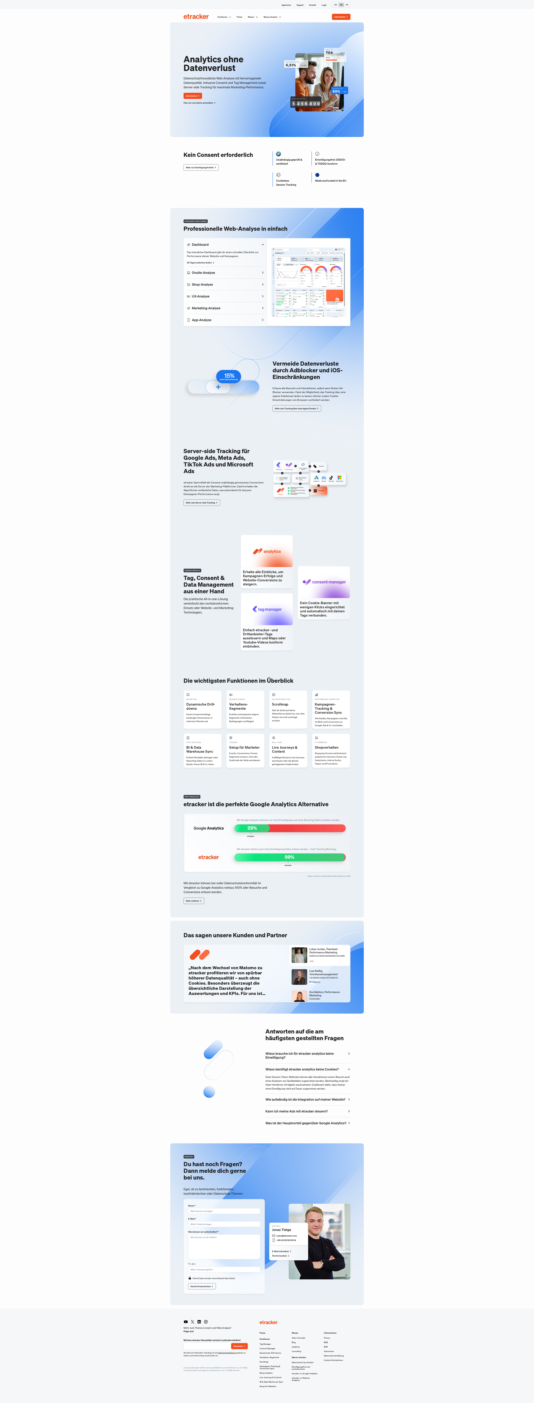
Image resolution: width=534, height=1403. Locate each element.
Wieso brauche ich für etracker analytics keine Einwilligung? (299, 1055)
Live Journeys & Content (271, 1377)
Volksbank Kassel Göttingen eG (323, 978)
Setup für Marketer (268, 1386)
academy (296, 1347)
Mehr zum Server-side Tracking (200, 502)
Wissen (251, 17)
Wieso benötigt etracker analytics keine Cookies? (302, 1069)
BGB (326, 1342)
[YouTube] (186, 1322)
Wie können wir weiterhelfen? (203, 1231)
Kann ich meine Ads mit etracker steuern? (296, 1111)
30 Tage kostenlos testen (199, 262)
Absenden (238, 1346)
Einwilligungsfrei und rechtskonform (301, 1368)
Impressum (329, 1351)
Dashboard (200, 244)
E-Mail (192, 1218)
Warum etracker (271, 17)
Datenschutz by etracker (303, 1362)
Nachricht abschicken (201, 1286)
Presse (327, 1338)
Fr (347, 5)
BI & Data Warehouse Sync (271, 1382)
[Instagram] (206, 1322)
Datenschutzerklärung (227, 1353)
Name (192, 1205)
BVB (326, 1347)
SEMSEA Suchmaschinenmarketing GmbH (327, 956)
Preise (239, 17)
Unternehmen (330, 1333)
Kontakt (312, 5)
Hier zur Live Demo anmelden (198, 102)
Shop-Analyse (202, 284)
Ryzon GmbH (314, 999)
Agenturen (286, 5)
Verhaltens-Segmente (269, 1357)
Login (324, 5)
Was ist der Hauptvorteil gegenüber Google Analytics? (305, 1123)
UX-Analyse (200, 296)
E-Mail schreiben (280, 1251)
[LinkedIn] (199, 1322)
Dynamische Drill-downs (270, 1353)
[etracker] (196, 17)
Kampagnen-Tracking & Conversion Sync (270, 1367)
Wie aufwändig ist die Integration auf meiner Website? (305, 1099)
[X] (192, 1322)
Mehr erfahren (192, 900)
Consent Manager (267, 1348)
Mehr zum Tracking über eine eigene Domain (295, 408)
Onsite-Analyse (203, 272)
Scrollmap (264, 1362)
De (341, 5)
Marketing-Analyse (206, 308)
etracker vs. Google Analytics (305, 1373)
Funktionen (222, 17)
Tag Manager (265, 1344)
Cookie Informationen (333, 1360)
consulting (296, 1351)
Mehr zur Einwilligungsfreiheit (200, 167)
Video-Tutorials (298, 1338)
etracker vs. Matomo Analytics (301, 1379)
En (335, 5)
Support (300, 5)
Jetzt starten (339, 16)
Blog (294, 1342)
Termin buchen (279, 1255)
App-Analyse (201, 320)
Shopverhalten (266, 1373)
